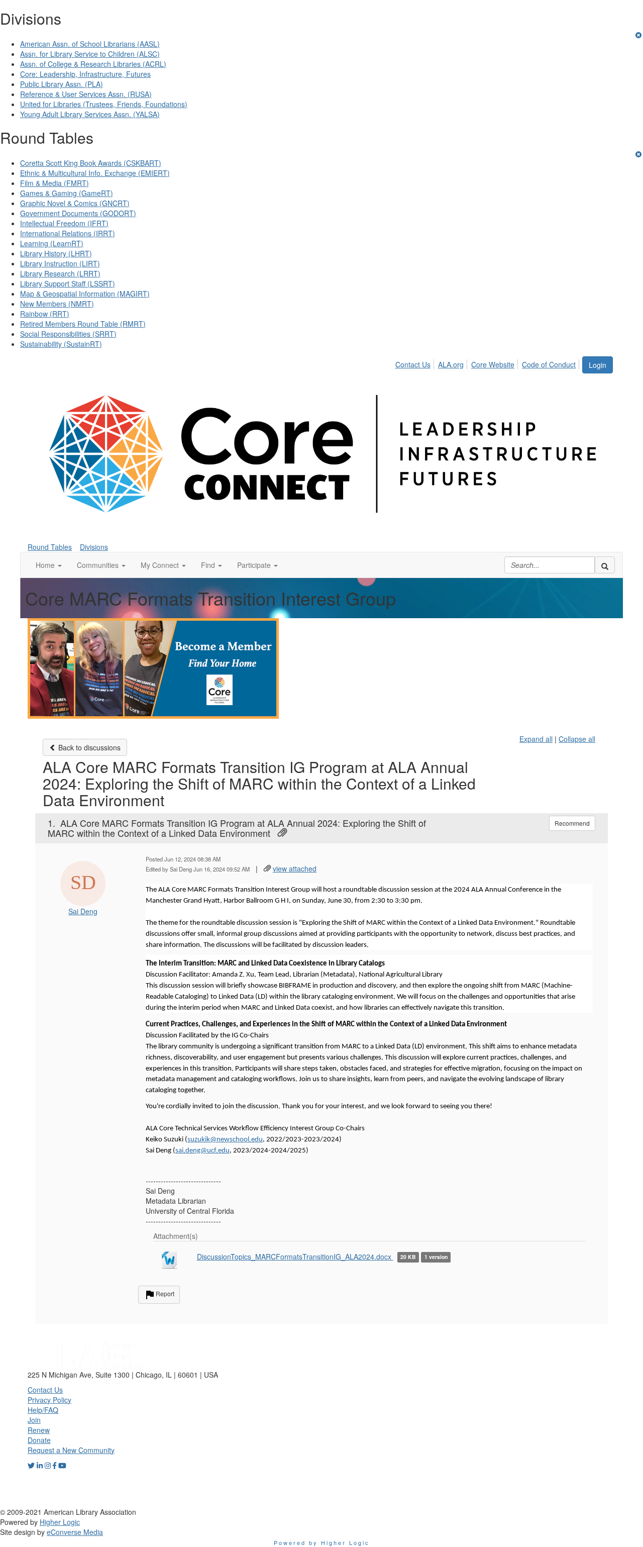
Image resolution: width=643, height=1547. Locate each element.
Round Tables (50, 547)
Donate (39, 1440)
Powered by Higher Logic (322, 1542)
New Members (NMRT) (57, 304)
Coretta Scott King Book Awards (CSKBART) (90, 163)
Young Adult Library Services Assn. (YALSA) (90, 114)
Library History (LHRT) (56, 253)
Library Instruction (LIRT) (60, 263)
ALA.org (451, 364)
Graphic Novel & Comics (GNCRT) (75, 203)
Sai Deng (82, 911)
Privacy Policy (49, 1400)
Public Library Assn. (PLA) (61, 84)
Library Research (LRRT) (60, 273)
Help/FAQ (43, 1410)
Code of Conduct (549, 364)
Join (34, 1420)
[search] (605, 564)
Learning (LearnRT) (51, 243)
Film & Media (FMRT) (54, 183)
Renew (39, 1430)
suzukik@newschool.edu (225, 1139)
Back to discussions (88, 747)
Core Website (492, 364)
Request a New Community (71, 1450)
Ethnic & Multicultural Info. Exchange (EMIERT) (95, 173)
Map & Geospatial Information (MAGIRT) (85, 293)
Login (597, 365)
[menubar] (488, 362)
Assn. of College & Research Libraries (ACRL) (93, 64)
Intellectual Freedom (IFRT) (64, 223)
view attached (294, 868)
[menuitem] (415, 362)
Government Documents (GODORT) (78, 213)
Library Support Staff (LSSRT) (67, 283)
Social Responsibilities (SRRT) (68, 334)
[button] (48, 564)
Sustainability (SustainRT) (61, 344)
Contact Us (413, 364)
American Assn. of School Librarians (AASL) (90, 44)
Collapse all (577, 739)
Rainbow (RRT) (44, 314)
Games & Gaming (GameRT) (66, 193)
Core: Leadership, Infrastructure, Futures (85, 74)
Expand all (536, 739)
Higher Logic (60, 1522)
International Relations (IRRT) (67, 233)
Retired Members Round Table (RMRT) (83, 324)
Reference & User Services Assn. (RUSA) (86, 94)
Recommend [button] (572, 823)
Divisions (94, 547)
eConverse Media (75, 1532)
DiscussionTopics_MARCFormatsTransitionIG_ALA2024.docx (295, 1256)
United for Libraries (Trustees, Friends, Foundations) (103, 104)
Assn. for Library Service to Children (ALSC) (90, 54)
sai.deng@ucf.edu (202, 1150)
